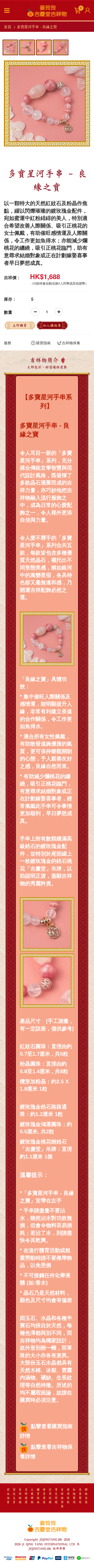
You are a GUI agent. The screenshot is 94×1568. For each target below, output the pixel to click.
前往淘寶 (8, 1496)
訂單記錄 (50, 1496)
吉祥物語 (20, 1496)
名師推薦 (26, 1496)
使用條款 (68, 1496)
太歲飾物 (32, 1496)
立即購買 (19, 325)
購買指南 (43, 342)
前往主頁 (14, 1496)
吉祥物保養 (71, 342)
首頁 (7, 26)
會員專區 (44, 1496)
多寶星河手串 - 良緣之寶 (37, 26)
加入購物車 (52, 325)
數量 (8, 312)
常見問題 (56, 1496)
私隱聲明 (74, 1496)
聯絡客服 (86, 1496)
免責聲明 (80, 1496)
